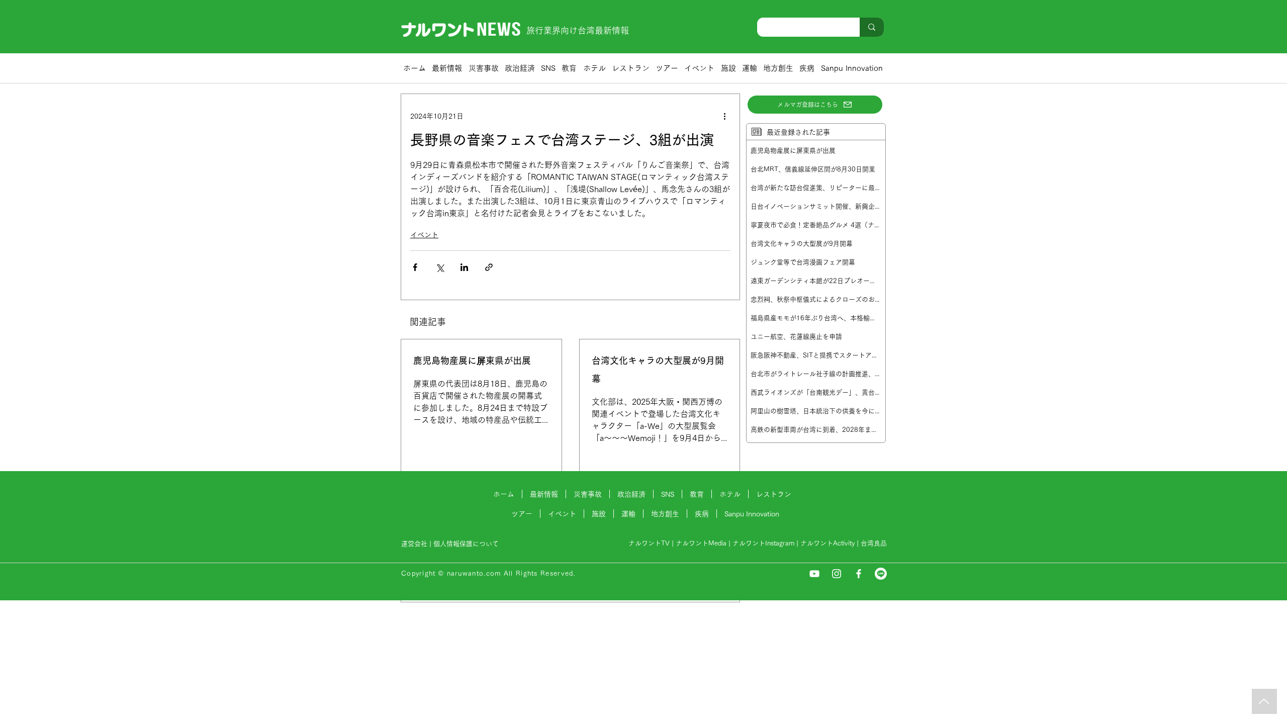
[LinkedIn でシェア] (464, 267)
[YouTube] (814, 574)
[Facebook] (859, 574)
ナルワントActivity (827, 543)
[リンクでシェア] (489, 267)
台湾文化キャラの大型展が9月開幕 (658, 369)
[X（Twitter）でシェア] (439, 267)
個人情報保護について (467, 543)
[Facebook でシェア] (415, 267)
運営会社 (414, 543)
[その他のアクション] (724, 116)
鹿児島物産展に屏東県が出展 (472, 360)
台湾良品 (874, 543)
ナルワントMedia (701, 543)
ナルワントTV (649, 543)
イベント (424, 234)
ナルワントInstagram (763, 543)
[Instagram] (837, 574)
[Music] (1264, 701)
